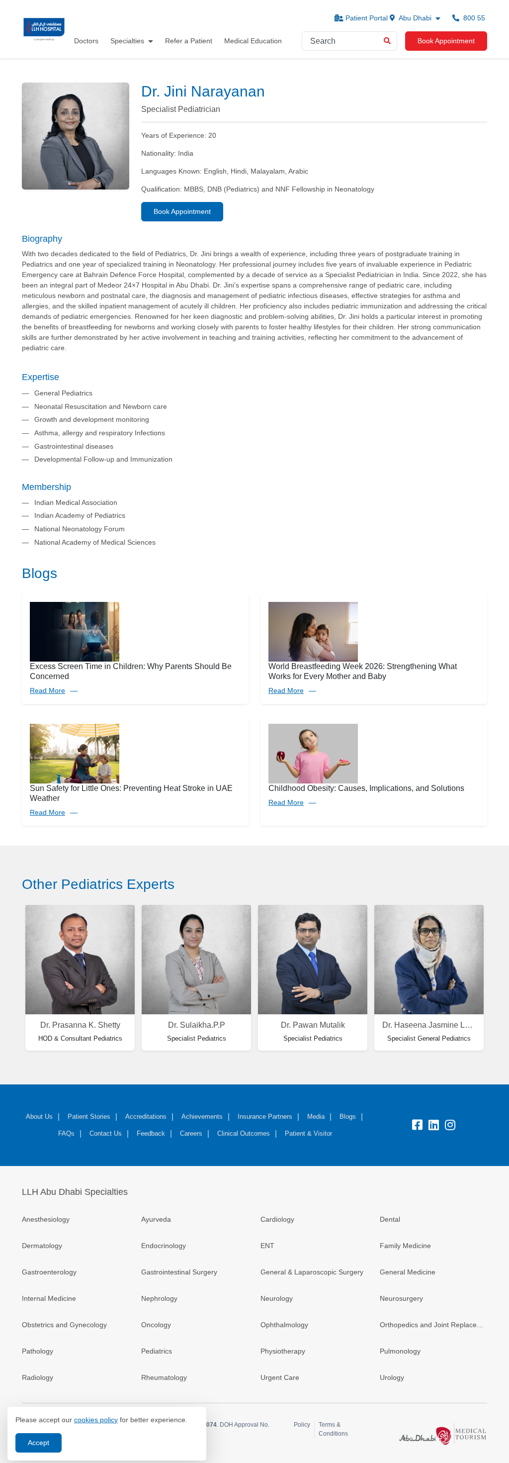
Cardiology (277, 1219)
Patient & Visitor (308, 1133)
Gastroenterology (49, 1272)
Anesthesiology (46, 1219)
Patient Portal (366, 18)
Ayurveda (156, 1219)
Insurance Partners (265, 1116)
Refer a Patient (188, 41)
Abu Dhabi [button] (415, 18)
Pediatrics (156, 1351)
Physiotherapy (282, 1351)
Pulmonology (400, 1351)
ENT (267, 1246)
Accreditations (146, 1116)
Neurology (276, 1298)
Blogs (347, 1116)
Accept (38, 1443)
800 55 (473, 18)
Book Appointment (446, 41)
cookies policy (96, 1420)
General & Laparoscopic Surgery (311, 1272)
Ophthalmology (284, 1325)
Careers (191, 1133)
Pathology (37, 1351)
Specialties (127, 41)
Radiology (37, 1377)
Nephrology (159, 1298)
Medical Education (253, 41)
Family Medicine (405, 1246)
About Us (39, 1116)
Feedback (151, 1133)
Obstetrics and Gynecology (64, 1325)
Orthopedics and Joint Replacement (433, 1325)
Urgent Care (279, 1377)
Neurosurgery (401, 1298)
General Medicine (407, 1272)
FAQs (66, 1133)
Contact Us (105, 1133)
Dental (390, 1219)
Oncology (156, 1325)
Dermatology (42, 1246)
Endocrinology (163, 1246)
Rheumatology (164, 1377)
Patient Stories (89, 1116)
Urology (392, 1377)
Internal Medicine (49, 1298)
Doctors (86, 41)
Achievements (202, 1116)
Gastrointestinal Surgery (179, 1272)
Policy (302, 1424)
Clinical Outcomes (243, 1133)
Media (316, 1116)
